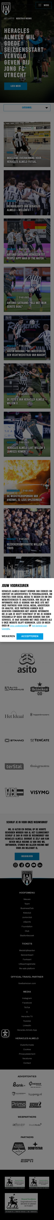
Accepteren (29, 636)
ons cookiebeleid (19, 625)
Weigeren (8, 636)
